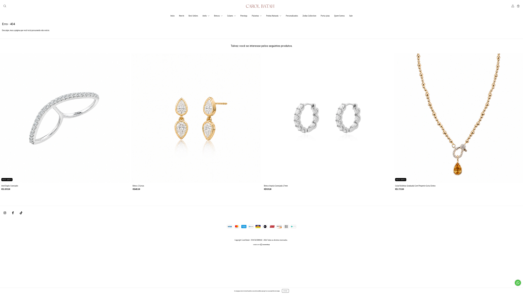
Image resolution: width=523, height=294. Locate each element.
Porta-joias (325, 15)
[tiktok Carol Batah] (21, 213)
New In (181, 15)
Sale (351, 15)
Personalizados (292, 15)
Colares (230, 15)
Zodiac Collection (309, 15)
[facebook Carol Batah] (13, 213)
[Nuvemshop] (261, 244)
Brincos (217, 15)
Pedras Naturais (272, 15)
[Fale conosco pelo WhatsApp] (518, 283)
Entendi (285, 291)
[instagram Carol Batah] (5, 213)
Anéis (205, 15)
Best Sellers (193, 15)
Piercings (243, 15)
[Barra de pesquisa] (4, 6)
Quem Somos (339, 15)
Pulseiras (255, 15)
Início (173, 15)
